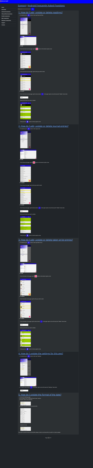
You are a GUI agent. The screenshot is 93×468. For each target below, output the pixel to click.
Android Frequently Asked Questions (46, 5)
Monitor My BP (5, 1)
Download (4, 9)
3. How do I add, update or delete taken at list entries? (45, 239)
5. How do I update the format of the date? (39, 394)
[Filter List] (32, 9)
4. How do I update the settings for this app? (40, 353)
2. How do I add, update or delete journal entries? (43, 126)
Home (3, 7)
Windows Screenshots (6, 20)
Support (3, 22)
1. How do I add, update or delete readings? (40, 12)
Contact (3, 24)
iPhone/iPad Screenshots (7, 14)
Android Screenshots (6, 11)
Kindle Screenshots (6, 16)
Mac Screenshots (5, 18)
